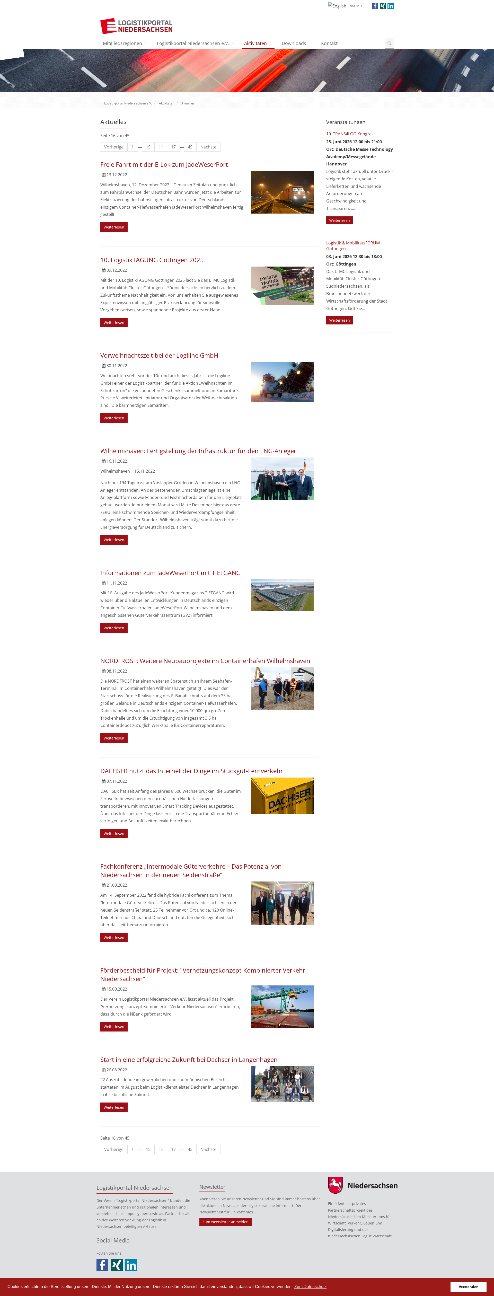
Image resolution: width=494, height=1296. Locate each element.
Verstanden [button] (469, 1287)
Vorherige (113, 147)
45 (190, 147)
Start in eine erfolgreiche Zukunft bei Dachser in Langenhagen (189, 1059)
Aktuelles (188, 103)
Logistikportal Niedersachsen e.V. (193, 43)
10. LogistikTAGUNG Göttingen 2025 (152, 259)
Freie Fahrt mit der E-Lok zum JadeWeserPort (164, 164)
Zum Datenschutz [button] (310, 1286)
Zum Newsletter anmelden (225, 1221)
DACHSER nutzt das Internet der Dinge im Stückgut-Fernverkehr (191, 770)
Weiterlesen (114, 227)
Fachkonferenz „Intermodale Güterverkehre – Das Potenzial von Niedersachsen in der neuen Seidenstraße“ (191, 870)
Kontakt (329, 43)
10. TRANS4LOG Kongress (351, 134)
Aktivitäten (255, 43)
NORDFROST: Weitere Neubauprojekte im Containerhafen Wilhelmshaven (205, 660)
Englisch (355, 6)
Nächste (208, 147)
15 (148, 147)
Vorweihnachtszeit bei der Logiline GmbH (159, 355)
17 (173, 147)
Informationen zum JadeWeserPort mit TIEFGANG (170, 572)
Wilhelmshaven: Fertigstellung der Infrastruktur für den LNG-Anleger (198, 450)
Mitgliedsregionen (122, 43)
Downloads (294, 43)
